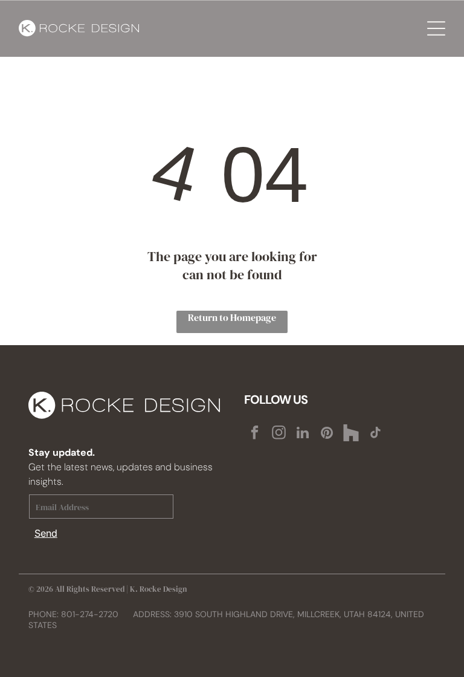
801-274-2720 (89, 614)
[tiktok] (375, 434)
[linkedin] (303, 434)
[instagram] (278, 434)
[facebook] (254, 434)
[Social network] (351, 434)
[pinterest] (327, 434)
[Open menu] (436, 28)
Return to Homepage (232, 317)
